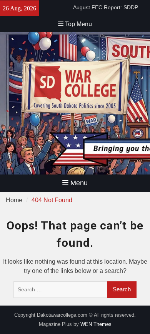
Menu (79, 183)
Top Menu (78, 24)
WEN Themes (96, 324)
